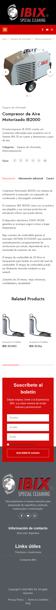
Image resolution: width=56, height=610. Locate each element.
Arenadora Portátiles (11, 342)
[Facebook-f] (42, 29)
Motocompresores (43, 39)
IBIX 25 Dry (35, 346)
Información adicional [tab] (31, 178)
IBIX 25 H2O (9, 346)
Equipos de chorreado (21, 39)
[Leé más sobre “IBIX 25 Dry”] (49, 314)
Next (50, 72)
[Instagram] (52, 29)
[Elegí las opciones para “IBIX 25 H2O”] (22, 314)
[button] (4, 29)
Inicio (4, 39)
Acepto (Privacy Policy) (22, 444)
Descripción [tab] (8, 178)
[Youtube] (47, 29)
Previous (5, 72)
